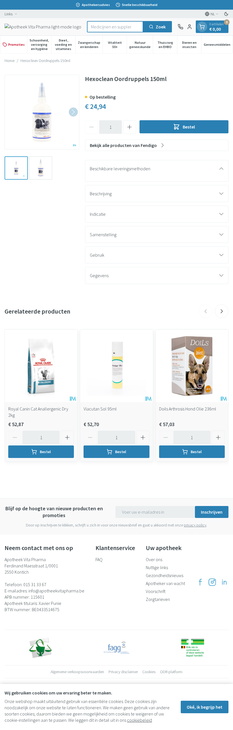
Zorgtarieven (158, 599)
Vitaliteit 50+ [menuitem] (117, 44)
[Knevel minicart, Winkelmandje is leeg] (202, 27)
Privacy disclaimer (123, 671)
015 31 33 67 (34, 584)
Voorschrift (156, 591)
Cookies (148, 671)
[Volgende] (73, 112)
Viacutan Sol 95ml (100, 409)
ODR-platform (171, 671)
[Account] (189, 27)
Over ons (154, 559)
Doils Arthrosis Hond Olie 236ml (187, 409)
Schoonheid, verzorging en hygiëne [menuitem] (40, 44)
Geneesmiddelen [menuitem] (218, 45)
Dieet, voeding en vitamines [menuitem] (65, 44)
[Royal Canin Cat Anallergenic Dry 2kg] (41, 366)
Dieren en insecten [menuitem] (191, 44)
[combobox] (115, 26)
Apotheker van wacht (165, 583)
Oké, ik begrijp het (204, 707)
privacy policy (195, 525)
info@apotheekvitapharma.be (56, 591)
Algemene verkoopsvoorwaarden (77, 671)
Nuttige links (157, 567)
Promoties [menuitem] (16, 44)
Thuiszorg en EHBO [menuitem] (167, 44)
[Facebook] (200, 582)
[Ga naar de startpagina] (43, 27)
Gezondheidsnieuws (164, 575)
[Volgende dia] (221, 311)
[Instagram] (212, 582)
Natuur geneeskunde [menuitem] (141, 44)
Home (9, 60)
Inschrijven (211, 512)
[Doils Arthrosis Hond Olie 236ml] (192, 366)
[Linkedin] (224, 582)
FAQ (99, 559)
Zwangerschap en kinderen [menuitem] (90, 44)
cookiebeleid (139, 720)
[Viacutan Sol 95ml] (116, 366)
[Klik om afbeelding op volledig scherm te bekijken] (42, 112)
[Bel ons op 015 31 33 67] (180, 27)
